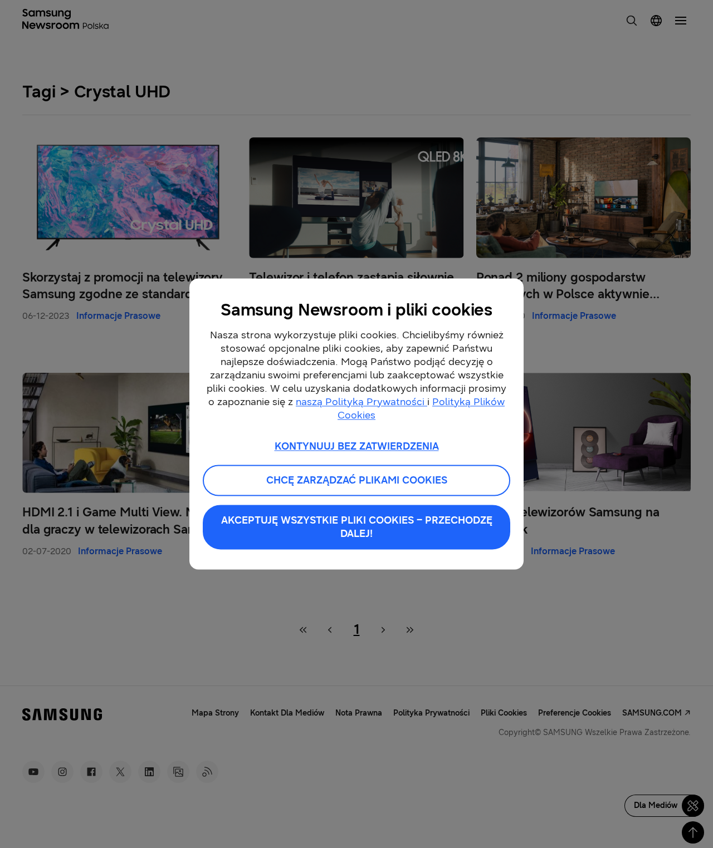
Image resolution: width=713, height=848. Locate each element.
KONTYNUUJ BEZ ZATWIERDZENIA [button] (357, 446)
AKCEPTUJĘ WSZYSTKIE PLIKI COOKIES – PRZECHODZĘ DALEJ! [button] (356, 527)
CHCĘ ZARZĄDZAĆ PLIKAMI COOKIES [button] (356, 481)
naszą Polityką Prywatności (361, 402)
